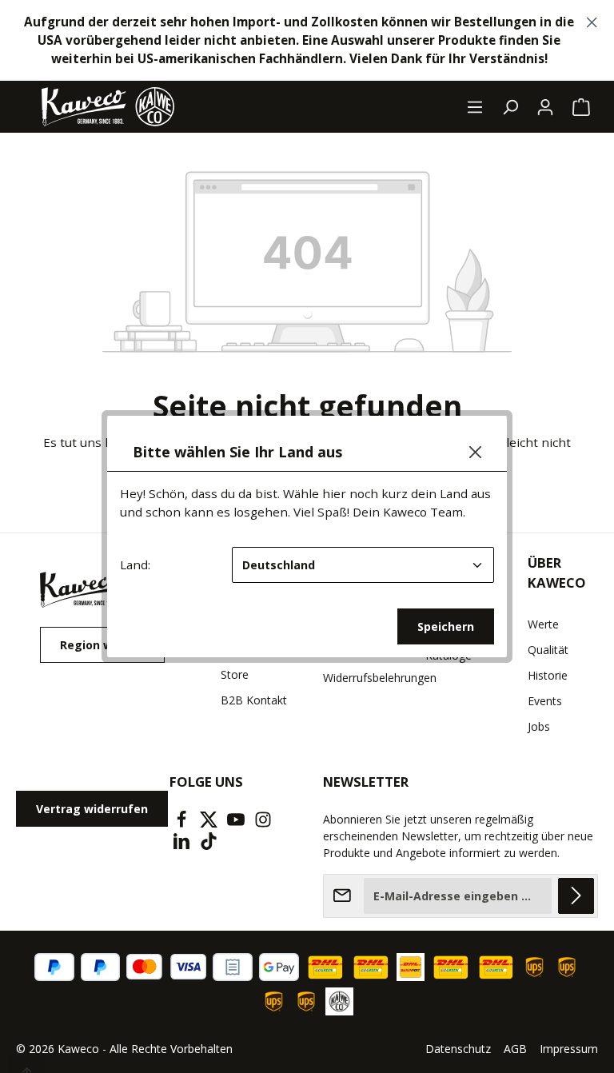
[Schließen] (475, 452)
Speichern (445, 626)
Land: (135, 564)
